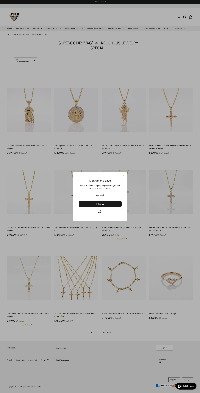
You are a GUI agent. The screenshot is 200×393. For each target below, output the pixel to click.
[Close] (123, 175)
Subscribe (100, 204)
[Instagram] (99, 211)
